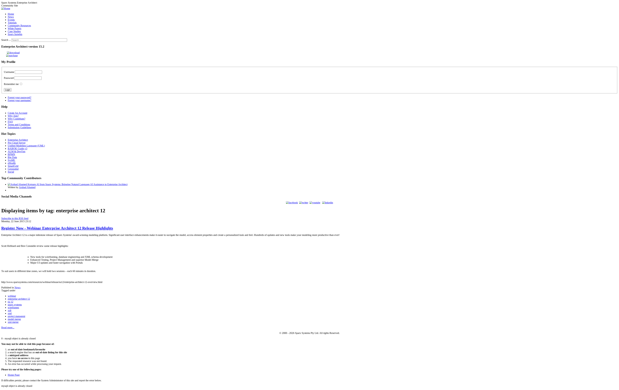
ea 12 (10, 301)
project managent (16, 316)
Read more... (7, 327)
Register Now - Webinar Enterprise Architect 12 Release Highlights (57, 228)
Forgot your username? (19, 100)
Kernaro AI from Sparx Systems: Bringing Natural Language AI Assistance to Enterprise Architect (78, 184)
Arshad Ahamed (27, 187)
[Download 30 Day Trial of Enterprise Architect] (10, 52)
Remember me (11, 84)
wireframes (13, 307)
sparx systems (15, 304)
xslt (9, 310)
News (17, 287)
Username (9, 72)
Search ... (6, 40)
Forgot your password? (19, 97)
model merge (14, 319)
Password (9, 78)
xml (10, 313)
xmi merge (13, 322)
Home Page (14, 375)
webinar (12, 296)
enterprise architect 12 (19, 298)
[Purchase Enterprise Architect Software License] (9, 55)
